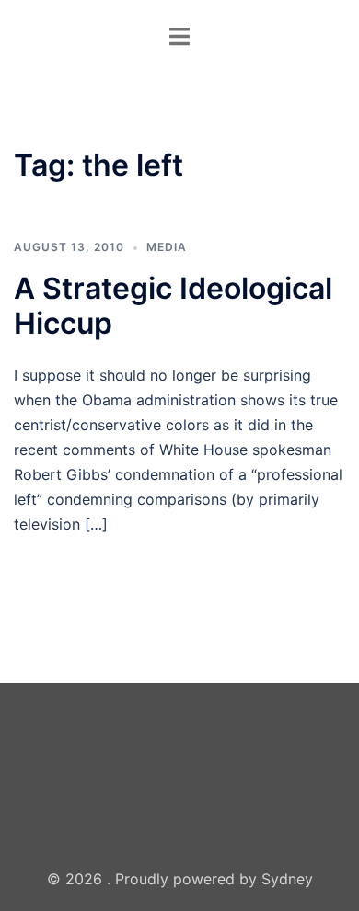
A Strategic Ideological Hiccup (173, 305)
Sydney (287, 879)
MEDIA (166, 247)
